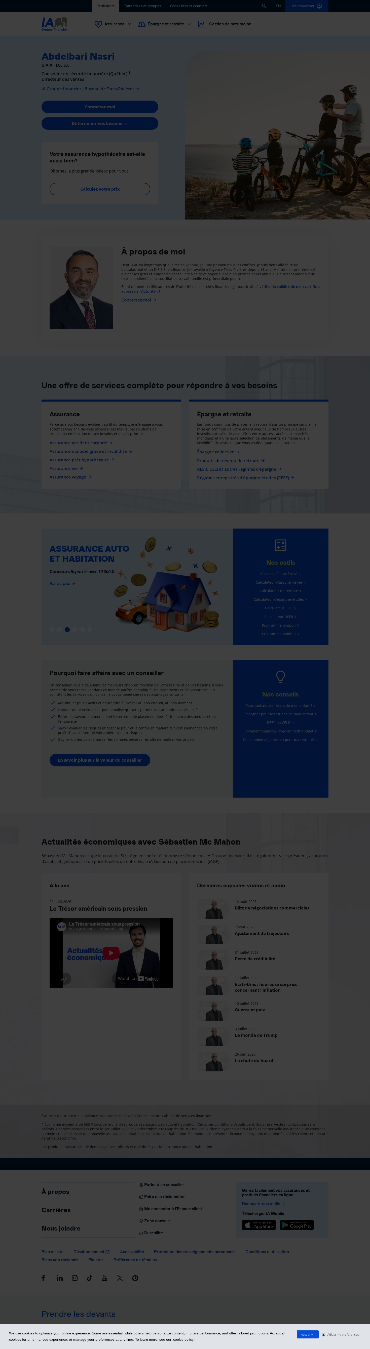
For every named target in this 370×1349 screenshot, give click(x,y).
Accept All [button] (307, 1334)
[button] (340, 1334)
